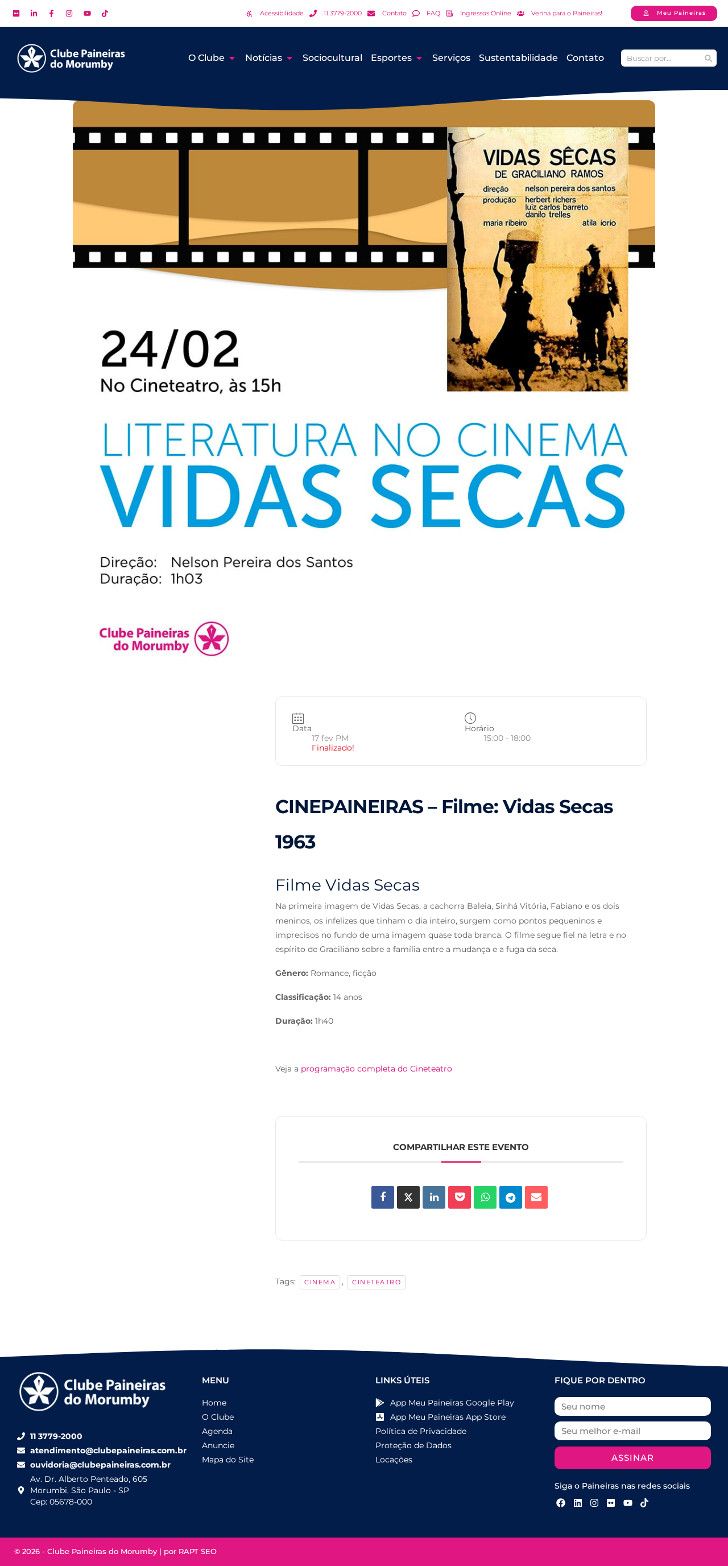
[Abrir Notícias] (289, 58)
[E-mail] (536, 1197)
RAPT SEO (198, 1551)
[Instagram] (594, 1503)
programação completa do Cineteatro (376, 1069)
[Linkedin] (434, 1197)
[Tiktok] (644, 1503)
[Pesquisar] (708, 58)
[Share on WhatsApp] (485, 1197)
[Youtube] (628, 1503)
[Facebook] (561, 1503)
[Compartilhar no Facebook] (382, 1197)
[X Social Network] (408, 1197)
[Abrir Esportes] (419, 58)
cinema (320, 1282)
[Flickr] (611, 1503)
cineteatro (376, 1282)
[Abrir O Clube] (232, 58)
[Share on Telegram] (510, 1197)
